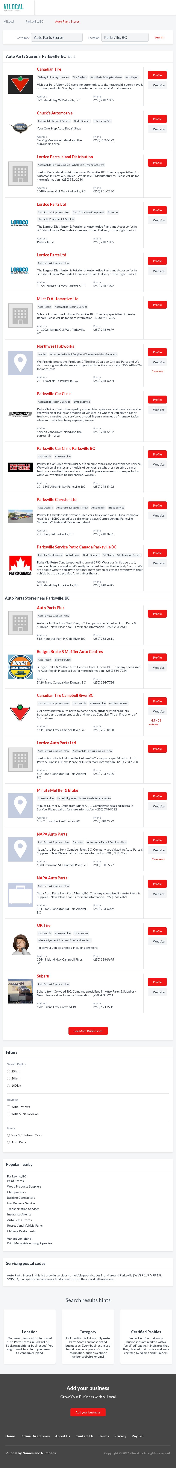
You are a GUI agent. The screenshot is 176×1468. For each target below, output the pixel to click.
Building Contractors (21, 1197)
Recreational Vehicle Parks (25, 1225)
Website (159, 85)
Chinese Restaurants (21, 1231)
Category (23, 38)
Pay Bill (137, 1436)
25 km (15, 1071)
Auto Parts (18, 1142)
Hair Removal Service (21, 1203)
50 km (15, 1078)
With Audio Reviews (25, 1114)
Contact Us (85, 1436)
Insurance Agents (19, 1214)
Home (10, 1436)
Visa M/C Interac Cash (26, 1135)
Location (94, 38)
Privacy (120, 1436)
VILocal (9, 21)
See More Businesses (88, 1031)
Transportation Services (23, 1209)
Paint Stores (15, 1181)
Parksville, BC (35, 21)
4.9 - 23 (154, 722)
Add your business (88, 1412)
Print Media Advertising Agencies (29, 1243)
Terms (104, 1436)
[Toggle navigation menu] (170, 7)
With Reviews (20, 1107)
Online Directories (35, 1436)
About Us (62, 1436)
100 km (16, 1085)
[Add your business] (88, 1407)
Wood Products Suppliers (24, 1186)
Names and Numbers (39, 1453)
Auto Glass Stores (19, 1220)
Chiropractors (16, 1192)
